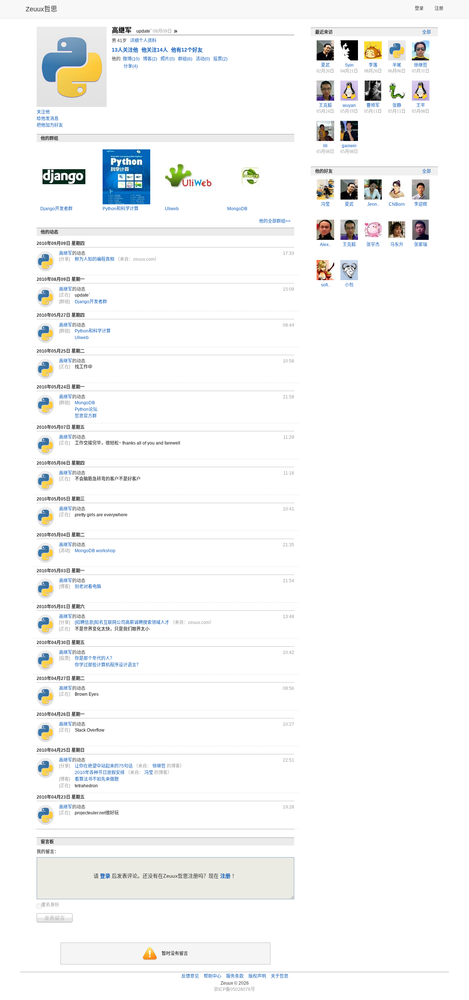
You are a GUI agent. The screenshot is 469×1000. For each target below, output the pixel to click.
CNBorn (397, 204)
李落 (373, 65)
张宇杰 (373, 244)
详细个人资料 (143, 40)
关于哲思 (279, 976)
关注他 (43, 112)
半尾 (396, 65)
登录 (419, 8)
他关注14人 (155, 50)
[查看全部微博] (175, 31)
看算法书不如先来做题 (97, 779)
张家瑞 (420, 244)
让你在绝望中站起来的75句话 (104, 766)
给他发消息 (48, 118)
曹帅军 (373, 105)
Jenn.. (373, 204)
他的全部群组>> (275, 221)
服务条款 (235, 976)
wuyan (349, 105)
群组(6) (185, 59)
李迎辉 (420, 204)
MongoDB (237, 208)
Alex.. (325, 244)
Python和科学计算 (121, 208)
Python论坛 (86, 409)
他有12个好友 (187, 50)
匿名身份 (50, 904)
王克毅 (325, 105)
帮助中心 (212, 976)
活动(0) (203, 59)
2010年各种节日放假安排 (100, 772)
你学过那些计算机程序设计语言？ (108, 665)
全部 (426, 32)
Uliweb (172, 208)
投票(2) (220, 59)
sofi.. (325, 284)
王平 (420, 105)
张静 (396, 105)
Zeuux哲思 (41, 9)
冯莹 (148, 772)
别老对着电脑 (88, 586)
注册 (439, 8)
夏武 (325, 65)
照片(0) (168, 59)
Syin (349, 65)
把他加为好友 (50, 125)
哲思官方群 (86, 416)
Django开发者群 (56, 208)
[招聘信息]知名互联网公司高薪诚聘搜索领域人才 (122, 622)
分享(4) (130, 66)
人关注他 (126, 50)
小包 (349, 284)
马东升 (396, 244)
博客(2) (150, 59)
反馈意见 (190, 976)
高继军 (65, 253)
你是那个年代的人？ (94, 658)
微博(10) (132, 59)
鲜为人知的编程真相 (94, 259)
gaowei (349, 145)
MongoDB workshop (95, 550)
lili (325, 145)
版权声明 (257, 976)
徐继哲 (159, 766)
